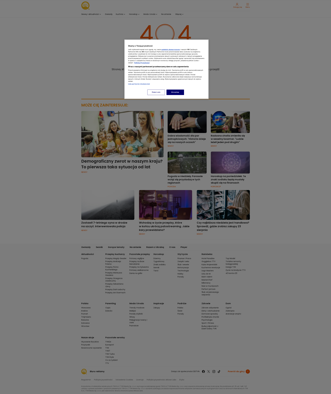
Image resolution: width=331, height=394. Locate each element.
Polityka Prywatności (142, 63)
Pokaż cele (156, 92)
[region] (166, 69)
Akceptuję (175, 92)
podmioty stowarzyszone (170, 49)
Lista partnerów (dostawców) (139, 84)
